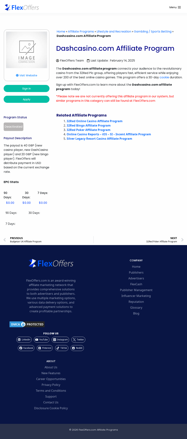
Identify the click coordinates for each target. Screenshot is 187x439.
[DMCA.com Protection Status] (51, 324)
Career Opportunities (51, 379)
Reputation (136, 302)
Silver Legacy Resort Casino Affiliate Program (99, 139)
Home (61, 31)
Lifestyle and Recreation (114, 31)
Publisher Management (136, 290)
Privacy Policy (51, 385)
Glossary (136, 308)
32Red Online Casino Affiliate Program (95, 121)
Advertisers (136, 278)
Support (51, 396)
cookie (164, 77)
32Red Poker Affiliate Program (88, 130)
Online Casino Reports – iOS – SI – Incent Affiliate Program (109, 134)
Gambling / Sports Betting (152, 31)
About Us (51, 367)
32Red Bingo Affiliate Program (89, 125)
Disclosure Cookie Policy (51, 408)
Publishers (136, 272)
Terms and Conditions (51, 391)
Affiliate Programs (81, 31)
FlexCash (136, 284)
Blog (136, 313)
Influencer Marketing (136, 296)
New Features (50, 373)
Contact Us (50, 402)
